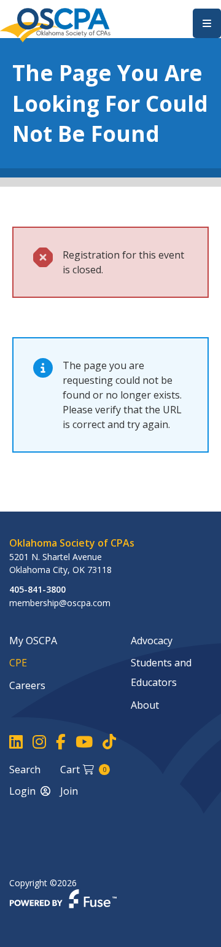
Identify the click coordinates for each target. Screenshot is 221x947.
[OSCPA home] (55, 24)
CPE (18, 662)
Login (22, 791)
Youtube (84, 742)
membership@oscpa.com (59, 603)
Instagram (39, 742)
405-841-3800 (37, 589)
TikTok (109, 742)
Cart (83, 769)
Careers (27, 685)
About (145, 705)
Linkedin (16, 742)
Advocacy (152, 640)
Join (69, 791)
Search (25, 769)
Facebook (61, 742)
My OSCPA (33, 640)
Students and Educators (161, 672)
